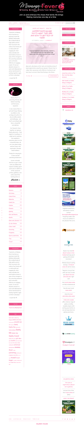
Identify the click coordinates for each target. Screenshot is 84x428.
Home (10, 22)
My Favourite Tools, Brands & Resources (19, 24)
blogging (10, 319)
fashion (10, 338)
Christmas (11, 193)
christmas (19, 319)
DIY (10, 324)
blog (18, 317)
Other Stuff (12, 226)
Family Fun (11, 202)
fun (12, 338)
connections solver (66, 73)
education (12, 324)
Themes (15, 22)
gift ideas (18, 338)
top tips (19, 355)
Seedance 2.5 (65, 97)
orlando (14, 350)
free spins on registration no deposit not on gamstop (69, 385)
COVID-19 (18, 322)
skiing (14, 355)
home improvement (18, 340)
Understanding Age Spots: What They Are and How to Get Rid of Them (42, 34)
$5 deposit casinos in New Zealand (68, 253)
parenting (12, 353)
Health (48, 28)
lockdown (15, 342)
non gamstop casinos (68, 379)
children (14, 319)
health (13, 341)
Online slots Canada (69, 300)
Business (11, 190)
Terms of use (36, 419)
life (13, 342)
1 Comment (48, 40)
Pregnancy (11, 232)
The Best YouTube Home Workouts (68, 75)
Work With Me (22, 22)
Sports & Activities (14, 235)
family (16, 324)
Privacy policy (27, 419)
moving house (12, 347)
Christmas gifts (11, 322)
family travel (14, 336)
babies (10, 317)
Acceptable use (17, 419)
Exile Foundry (65, 80)
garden (15, 338)
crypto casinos (69, 392)
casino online (68, 290)
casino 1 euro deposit (68, 398)
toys (9, 357)
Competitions (12, 196)
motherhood (17, 345)
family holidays (12, 330)
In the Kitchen (13, 223)
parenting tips (18, 352)
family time (15, 333)
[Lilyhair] (68, 369)
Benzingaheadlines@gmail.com (70, 214)
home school (10, 342)
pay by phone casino (70, 282)
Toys (10, 238)
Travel (10, 241)
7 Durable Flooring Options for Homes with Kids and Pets (68, 60)
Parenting (11, 229)
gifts (10, 340)
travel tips (13, 362)
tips (17, 355)
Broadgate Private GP (69, 345)
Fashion (11, 205)
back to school (14, 317)
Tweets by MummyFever (15, 307)
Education (11, 199)
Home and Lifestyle (14, 220)
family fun (12, 327)
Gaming (11, 211)
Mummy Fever (42, 424)
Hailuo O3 (64, 86)
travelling (14, 360)
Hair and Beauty (39, 28)
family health (18, 327)
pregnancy (11, 355)
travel (13, 358)
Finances (11, 208)
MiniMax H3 (65, 92)
